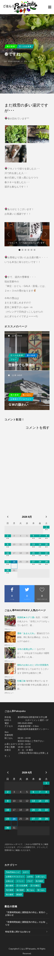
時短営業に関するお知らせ (17, 931)
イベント (20, 881)
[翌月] (46, 516)
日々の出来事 (25, 46)
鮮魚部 (19, 894)
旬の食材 (9, 890)
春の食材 (11, 46)
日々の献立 (35, 886)
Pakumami (14, 61)
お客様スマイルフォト (21, 399)
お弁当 (30, 877)
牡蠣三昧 (21, 681)
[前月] (7, 516)
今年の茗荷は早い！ (26, 649)
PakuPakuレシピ (13, 872)
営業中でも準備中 (21, 365)
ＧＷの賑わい (18, 404)
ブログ (13, 359)
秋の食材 (9, 894)
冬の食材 (39, 881)
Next (46, 234)
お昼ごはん (40, 877)
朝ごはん (41, 890)
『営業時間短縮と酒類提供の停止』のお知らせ (25, 923)
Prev (8, 234)
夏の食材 (31, 355)
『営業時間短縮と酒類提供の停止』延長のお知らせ (25, 913)
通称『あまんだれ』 (26, 633)
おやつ (25, 872)
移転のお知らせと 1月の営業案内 (32, 665)
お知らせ (9, 881)
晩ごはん (27, 395)
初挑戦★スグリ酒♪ (26, 617)
